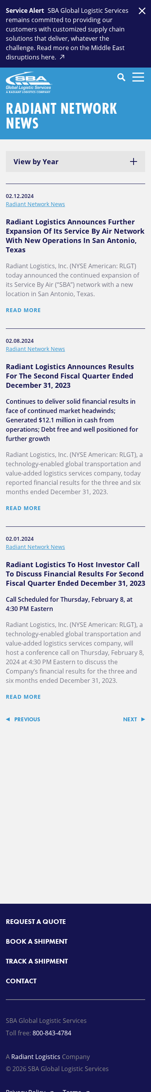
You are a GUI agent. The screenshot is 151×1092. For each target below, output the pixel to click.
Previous (27, 719)
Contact (21, 980)
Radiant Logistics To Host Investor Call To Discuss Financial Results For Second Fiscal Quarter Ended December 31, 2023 (75, 574)
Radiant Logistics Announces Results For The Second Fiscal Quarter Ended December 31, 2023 (70, 376)
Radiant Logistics (35, 1056)
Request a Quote (36, 921)
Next (130, 719)
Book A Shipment (36, 941)
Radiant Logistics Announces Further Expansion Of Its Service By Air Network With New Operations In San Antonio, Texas (75, 235)
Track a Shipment (37, 961)
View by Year (36, 161)
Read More (23, 310)
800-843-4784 (52, 1033)
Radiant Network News (35, 204)
